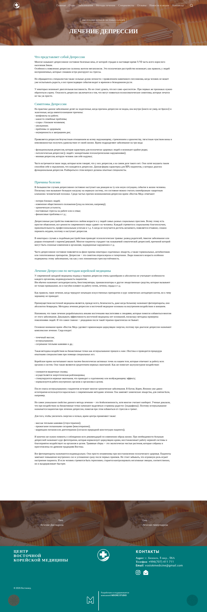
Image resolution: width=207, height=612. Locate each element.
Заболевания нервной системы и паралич (103, 20)
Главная (61, 5)
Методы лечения (105, 5)
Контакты (178, 5)
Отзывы (141, 5)
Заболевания (85, 5)
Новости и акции (159, 5)
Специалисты (126, 5)
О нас (72, 5)
